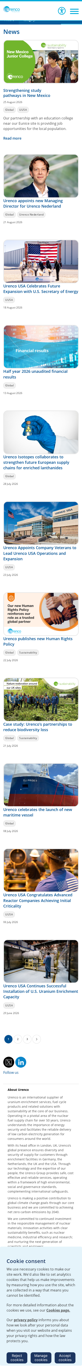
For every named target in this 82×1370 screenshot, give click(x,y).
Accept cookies (65, 1357)
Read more (12, 138)
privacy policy (26, 1319)
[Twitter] (8, 1061)
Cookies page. (58, 1310)
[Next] (36, 1039)
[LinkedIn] (20, 1061)
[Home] (11, 9)
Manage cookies (40, 1357)
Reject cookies (16, 1357)
